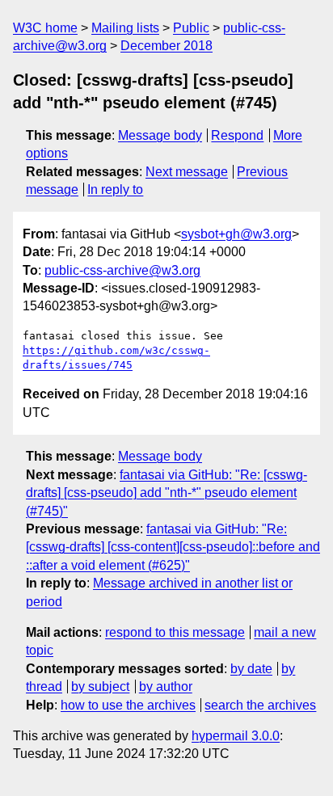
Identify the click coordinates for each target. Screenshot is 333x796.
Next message (186, 172)
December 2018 (166, 46)
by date (251, 669)
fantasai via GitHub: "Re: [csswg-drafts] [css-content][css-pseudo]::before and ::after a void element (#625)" (173, 547)
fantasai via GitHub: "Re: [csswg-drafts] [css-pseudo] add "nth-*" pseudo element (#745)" (166, 493)
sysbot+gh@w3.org (236, 234)
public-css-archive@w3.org (122, 270)
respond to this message (175, 632)
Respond (237, 135)
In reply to (115, 189)
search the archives (260, 705)
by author (165, 686)
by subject (100, 686)
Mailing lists (125, 28)
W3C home (45, 28)
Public (191, 28)
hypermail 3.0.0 (236, 736)
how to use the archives (128, 705)
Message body (160, 135)
